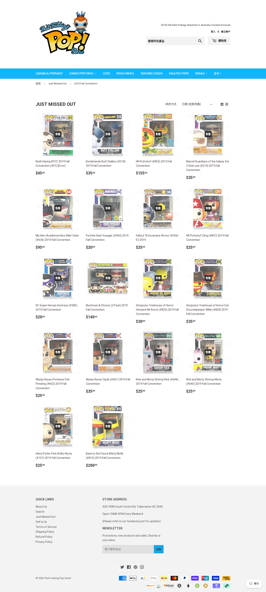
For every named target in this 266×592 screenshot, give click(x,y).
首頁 (38, 83)
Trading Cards (151, 73)
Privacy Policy (44, 541)
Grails (200, 73)
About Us (41, 506)
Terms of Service (46, 526)
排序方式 (171, 104)
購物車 (222, 40)
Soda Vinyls (125, 73)
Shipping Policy (45, 531)
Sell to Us (41, 521)
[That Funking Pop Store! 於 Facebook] (129, 567)
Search (40, 511)
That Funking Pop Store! (57, 578)
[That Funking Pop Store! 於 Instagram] (142, 567)
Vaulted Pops (179, 73)
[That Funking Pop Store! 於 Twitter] (122, 567)
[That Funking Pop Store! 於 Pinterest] (135, 567)
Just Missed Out (57, 83)
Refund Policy (44, 536)
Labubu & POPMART (49, 73)
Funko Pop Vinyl (81, 73)
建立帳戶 (225, 31)
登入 (213, 31)
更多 (216, 73)
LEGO (106, 73)
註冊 (158, 549)
